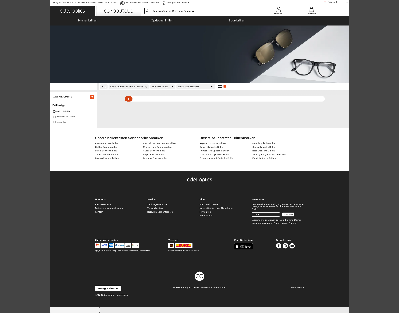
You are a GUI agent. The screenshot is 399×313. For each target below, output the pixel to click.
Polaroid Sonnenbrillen (107, 158)
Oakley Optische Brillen (212, 147)
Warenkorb (312, 13)
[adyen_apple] (128, 245)
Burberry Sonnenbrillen (155, 158)
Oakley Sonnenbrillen (106, 147)
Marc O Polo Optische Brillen (214, 154)
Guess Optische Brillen (264, 147)
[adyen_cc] (97, 245)
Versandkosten (155, 208)
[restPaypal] (120, 245)
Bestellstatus (206, 215)
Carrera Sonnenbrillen (106, 154)
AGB (97, 295)
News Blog (205, 212)
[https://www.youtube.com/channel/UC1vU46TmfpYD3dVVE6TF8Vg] (292, 246)
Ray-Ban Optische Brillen (213, 143)
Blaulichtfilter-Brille (65, 117)
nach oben (297, 287)
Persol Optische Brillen (264, 143)
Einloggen (278, 13)
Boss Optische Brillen (263, 150)
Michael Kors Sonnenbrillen (157, 147)
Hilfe (202, 199)
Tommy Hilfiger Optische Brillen (269, 154)
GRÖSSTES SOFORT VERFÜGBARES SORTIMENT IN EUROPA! (88, 2)
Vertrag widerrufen (108, 288)
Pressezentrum (103, 204)
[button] (72, 11)
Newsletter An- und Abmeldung (216, 208)
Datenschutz (107, 295)
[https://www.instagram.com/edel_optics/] (285, 246)
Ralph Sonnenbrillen (153, 154)
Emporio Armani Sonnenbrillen (159, 143)
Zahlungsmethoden (157, 204)
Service (151, 199)
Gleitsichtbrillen (63, 111)
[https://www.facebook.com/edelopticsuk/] (278, 246)
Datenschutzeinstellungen (109, 208)
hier (295, 223)
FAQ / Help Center (209, 204)
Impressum (122, 295)
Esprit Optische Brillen (264, 158)
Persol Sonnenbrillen (106, 150)
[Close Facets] (73, 86)
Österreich (332, 2)
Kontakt (99, 212)
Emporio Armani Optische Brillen (217, 158)
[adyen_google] (135, 245)
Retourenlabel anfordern (160, 212)
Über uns (100, 199)
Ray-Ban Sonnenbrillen (107, 143)
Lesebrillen (61, 122)
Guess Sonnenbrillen (154, 150)
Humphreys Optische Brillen (214, 150)
